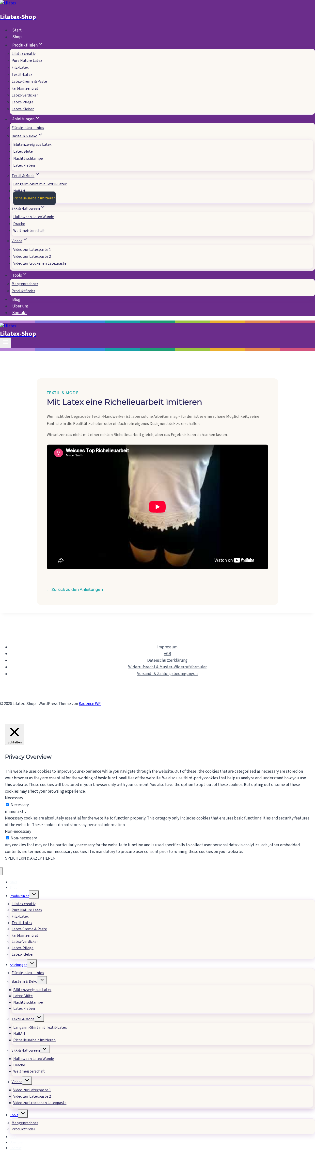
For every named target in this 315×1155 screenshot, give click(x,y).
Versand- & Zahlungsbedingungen (167, 674)
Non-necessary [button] (18, 831)
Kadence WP (90, 704)
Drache (19, 223)
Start (17, 30)
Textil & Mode (23, 1019)
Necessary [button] (14, 798)
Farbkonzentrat (25, 88)
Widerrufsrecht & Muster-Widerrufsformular (167, 667)
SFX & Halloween (26, 1050)
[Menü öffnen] (5, 342)
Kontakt (19, 313)
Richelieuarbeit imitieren (34, 198)
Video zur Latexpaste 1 (32, 249)
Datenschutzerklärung (167, 660)
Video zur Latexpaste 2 (32, 256)
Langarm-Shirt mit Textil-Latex (40, 184)
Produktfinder (23, 291)
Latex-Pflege (22, 102)
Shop (17, 37)
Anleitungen (18, 964)
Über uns (20, 306)
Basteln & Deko (24, 981)
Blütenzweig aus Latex (32, 144)
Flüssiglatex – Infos (28, 127)
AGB (167, 654)
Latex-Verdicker (25, 95)
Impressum (167, 647)
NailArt (19, 191)
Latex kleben (24, 165)
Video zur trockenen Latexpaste (39, 263)
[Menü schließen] (1, 871)
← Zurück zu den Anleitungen (75, 589)
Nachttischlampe (28, 158)
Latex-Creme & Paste (29, 81)
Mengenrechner (25, 284)
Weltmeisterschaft (29, 230)
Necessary (20, 805)
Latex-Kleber (23, 109)
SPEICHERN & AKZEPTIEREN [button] (30, 858)
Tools (14, 1115)
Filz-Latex (20, 67)
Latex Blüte (23, 151)
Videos (17, 1082)
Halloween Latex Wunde (33, 217)
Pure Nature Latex (27, 60)
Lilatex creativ (23, 53)
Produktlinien (19, 896)
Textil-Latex (22, 74)
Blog (16, 300)
